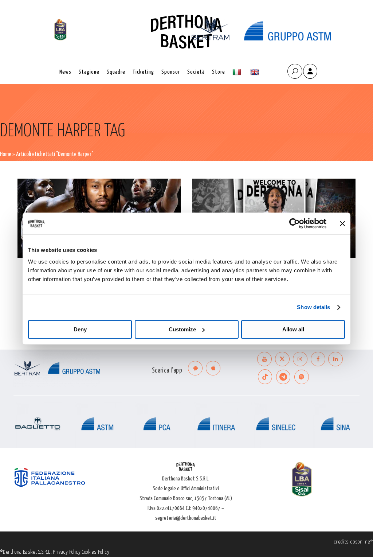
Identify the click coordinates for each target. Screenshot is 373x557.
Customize (182, 329)
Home (5, 154)
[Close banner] (342, 223)
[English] (255, 72)
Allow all (293, 329)
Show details (313, 307)
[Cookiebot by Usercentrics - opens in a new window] (294, 223)
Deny (80, 329)
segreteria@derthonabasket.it (185, 518)
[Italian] (238, 72)
